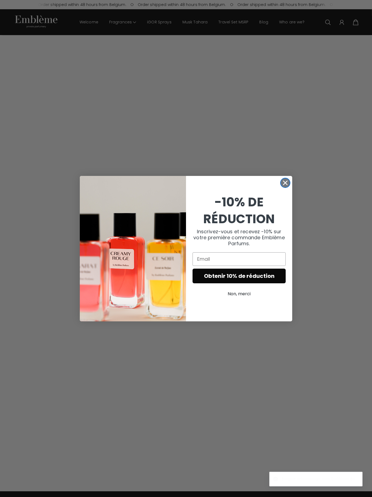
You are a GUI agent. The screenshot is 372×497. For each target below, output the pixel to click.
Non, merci (239, 294)
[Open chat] (354, 479)
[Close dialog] (285, 183)
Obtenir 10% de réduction (239, 276)
